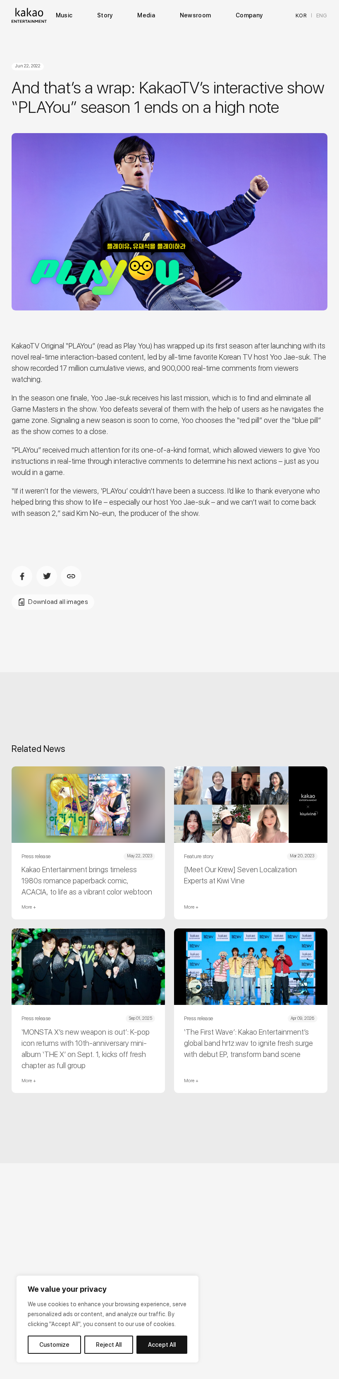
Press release (35, 856)
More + (28, 907)
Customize (54, 1344)
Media (146, 15)
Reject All (109, 1344)
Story (104, 15)
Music (64, 15)
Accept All (162, 1344)
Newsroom (195, 15)
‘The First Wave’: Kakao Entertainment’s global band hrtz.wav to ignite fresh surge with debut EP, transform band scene (248, 1043)
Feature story (198, 856)
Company (249, 15)
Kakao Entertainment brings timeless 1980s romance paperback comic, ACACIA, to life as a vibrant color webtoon (86, 880)
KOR (301, 15)
